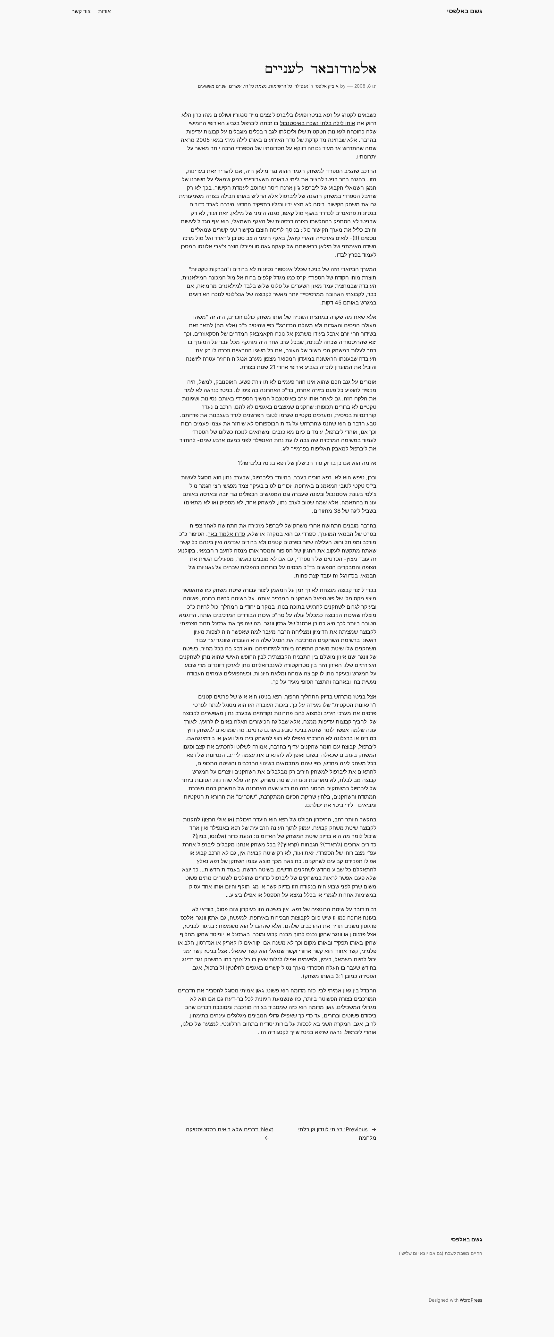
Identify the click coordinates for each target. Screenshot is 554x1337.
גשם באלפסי (464, 11)
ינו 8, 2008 (365, 86)
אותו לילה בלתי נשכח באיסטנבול (317, 123)
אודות (104, 11)
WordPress (471, 1300)
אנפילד (301, 86)
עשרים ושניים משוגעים (219, 86)
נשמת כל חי (255, 86)
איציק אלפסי (327, 86)
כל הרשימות (280, 86)
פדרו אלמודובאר (226, 534)
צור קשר (81, 11)
